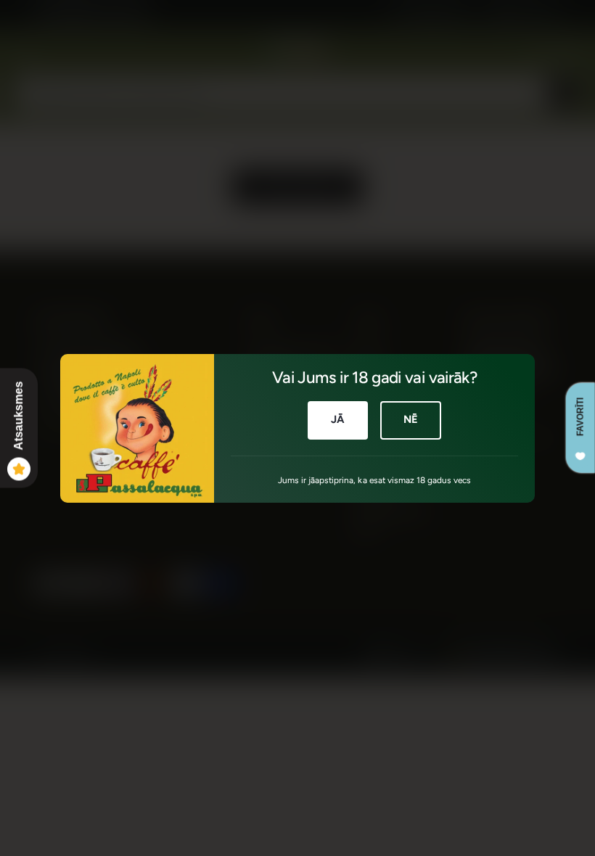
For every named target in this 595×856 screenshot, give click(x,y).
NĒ (410, 419)
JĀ (338, 419)
